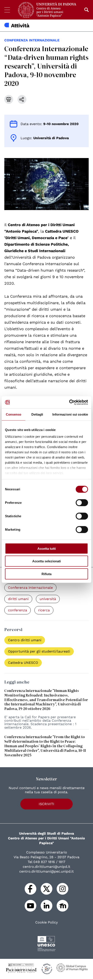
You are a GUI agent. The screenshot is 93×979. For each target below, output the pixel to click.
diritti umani (18, 599)
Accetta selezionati (46, 561)
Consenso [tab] (13, 414)
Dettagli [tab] (37, 414)
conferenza (17, 610)
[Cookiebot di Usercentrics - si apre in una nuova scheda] (69, 402)
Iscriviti (46, 804)
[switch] (82, 502)
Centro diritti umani (24, 640)
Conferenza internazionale (31, 40)
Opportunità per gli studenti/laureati (39, 651)
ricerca (44, 610)
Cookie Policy (46, 922)
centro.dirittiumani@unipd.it (46, 867)
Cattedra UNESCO (23, 663)
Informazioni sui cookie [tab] (70, 414)
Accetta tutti (46, 548)
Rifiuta (46, 574)
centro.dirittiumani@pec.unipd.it (46, 871)
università (48, 599)
